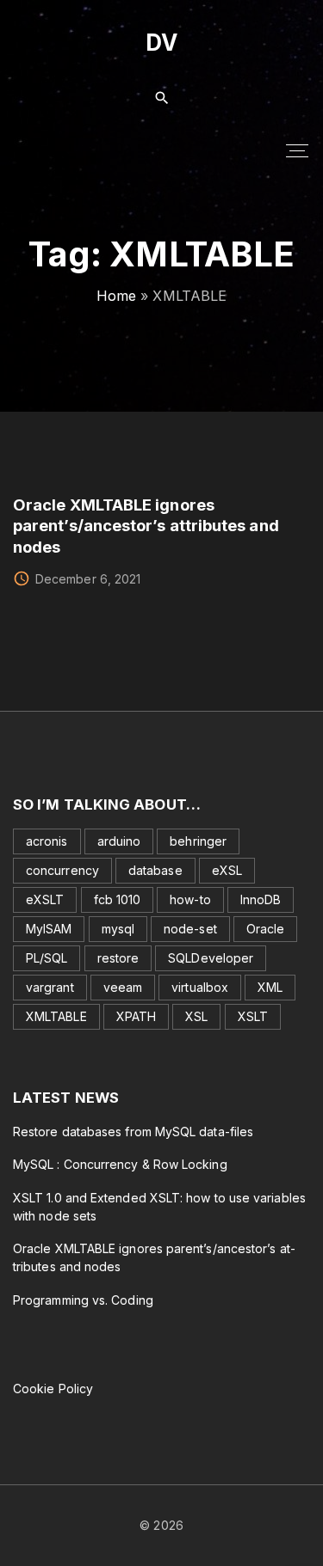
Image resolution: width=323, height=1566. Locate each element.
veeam (122, 987)
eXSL (227, 870)
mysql (118, 928)
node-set (190, 928)
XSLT (253, 1016)
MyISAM (48, 928)
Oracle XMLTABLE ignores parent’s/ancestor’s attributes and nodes (146, 525)
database (155, 870)
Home (116, 295)
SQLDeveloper (210, 958)
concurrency (62, 870)
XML (270, 987)
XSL (196, 1016)
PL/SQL (46, 958)
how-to (190, 899)
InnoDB (260, 899)
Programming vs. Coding (83, 1300)
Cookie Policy (53, 1388)
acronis (47, 841)
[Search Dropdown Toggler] (161, 98)
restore (118, 958)
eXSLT (45, 899)
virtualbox (199, 987)
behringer (198, 841)
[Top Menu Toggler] (297, 150)
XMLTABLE (56, 1016)
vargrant (50, 987)
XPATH (136, 1016)
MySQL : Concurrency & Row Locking (120, 1164)
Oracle (265, 928)
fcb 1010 (117, 899)
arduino (119, 841)
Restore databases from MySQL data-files (133, 1131)
